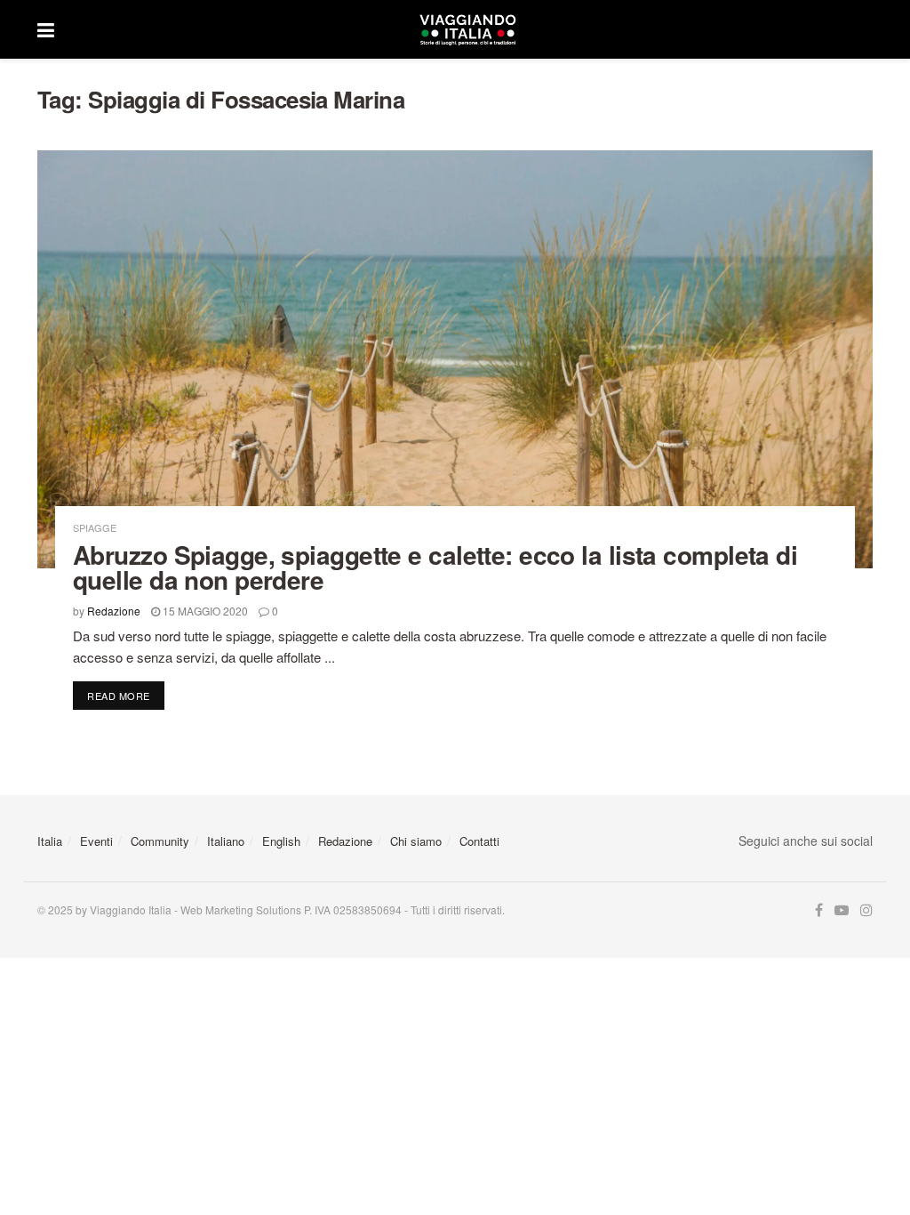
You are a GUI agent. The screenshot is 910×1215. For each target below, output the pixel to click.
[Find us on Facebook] (819, 910)
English (281, 841)
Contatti (479, 841)
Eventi (96, 841)
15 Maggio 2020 (204, 610)
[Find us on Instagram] (866, 910)
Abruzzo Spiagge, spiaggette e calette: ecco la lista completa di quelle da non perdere (435, 567)
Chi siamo (416, 841)
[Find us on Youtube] (841, 910)
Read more (125, 695)
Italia (49, 841)
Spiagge (94, 528)
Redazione (113, 610)
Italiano (225, 841)
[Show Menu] (45, 29)
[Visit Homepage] (467, 29)
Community (160, 841)
